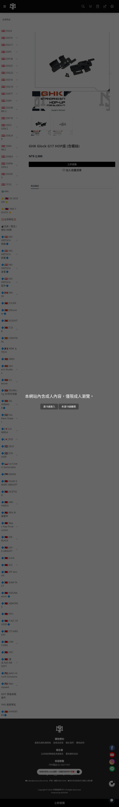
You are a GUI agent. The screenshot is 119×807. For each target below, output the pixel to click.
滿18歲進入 (49, 406)
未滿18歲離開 (69, 406)
